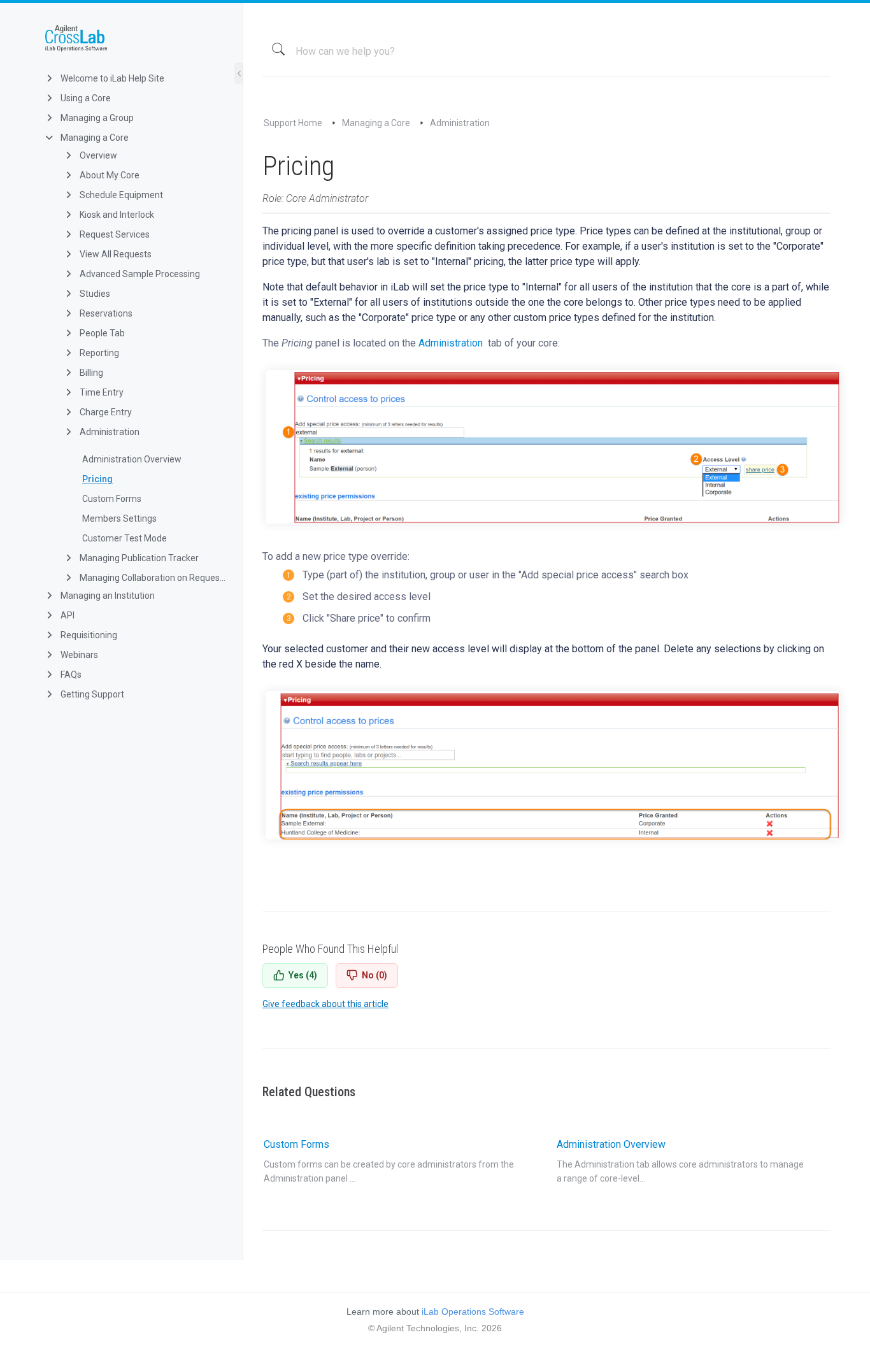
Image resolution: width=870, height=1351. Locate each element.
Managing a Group (96, 118)
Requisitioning (88, 635)
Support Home (293, 123)
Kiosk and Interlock (116, 215)
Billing (90, 373)
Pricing (97, 479)
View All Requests (115, 254)
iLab (131, 38)
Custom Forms (111, 499)
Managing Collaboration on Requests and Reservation (151, 578)
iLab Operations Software (473, 1311)
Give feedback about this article (325, 1004)
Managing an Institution (107, 595)
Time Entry (101, 392)
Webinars (78, 655)
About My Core (108, 175)
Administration (108, 432)
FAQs (70, 674)
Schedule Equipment (120, 195)
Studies (94, 294)
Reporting (98, 353)
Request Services (114, 234)
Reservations (105, 313)
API (67, 615)
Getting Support (91, 694)
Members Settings (119, 518)
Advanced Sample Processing (139, 274)
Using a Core (85, 98)
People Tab (101, 333)
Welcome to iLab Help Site (111, 78)
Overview (97, 155)
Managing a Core (94, 137)
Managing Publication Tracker (138, 558)
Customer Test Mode (124, 538)
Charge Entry (105, 412)
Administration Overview (132, 459)
